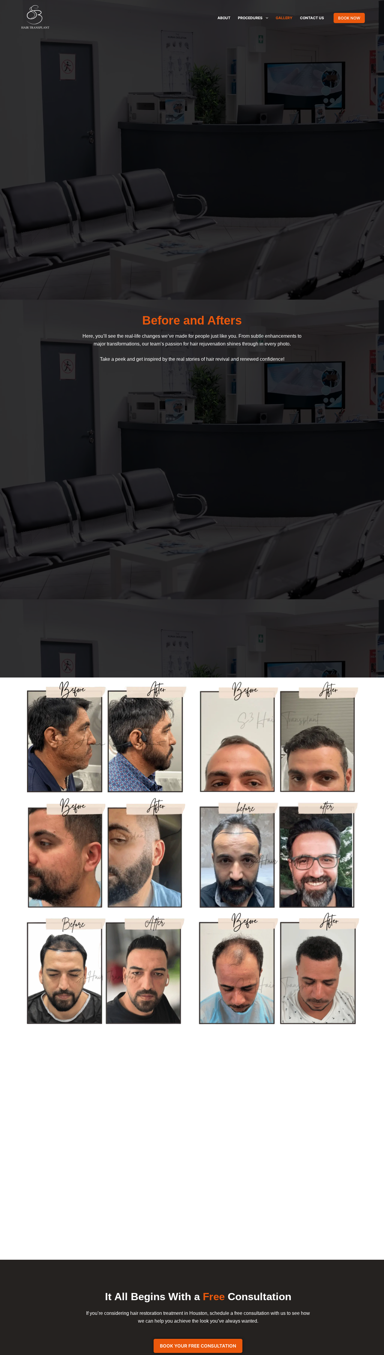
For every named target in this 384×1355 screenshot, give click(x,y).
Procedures (250, 18)
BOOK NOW (349, 18)
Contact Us (312, 18)
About (224, 18)
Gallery (284, 18)
